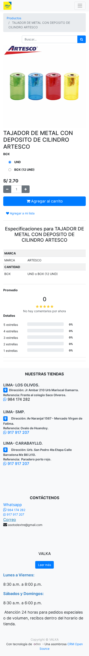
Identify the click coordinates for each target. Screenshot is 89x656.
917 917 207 (17, 432)
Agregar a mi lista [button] (22, 213)
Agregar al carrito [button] (46, 201)
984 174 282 (15, 510)
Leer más (44, 565)
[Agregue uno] (26, 189)
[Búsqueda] (81, 39)
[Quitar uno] (7, 189)
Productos (14, 18)
